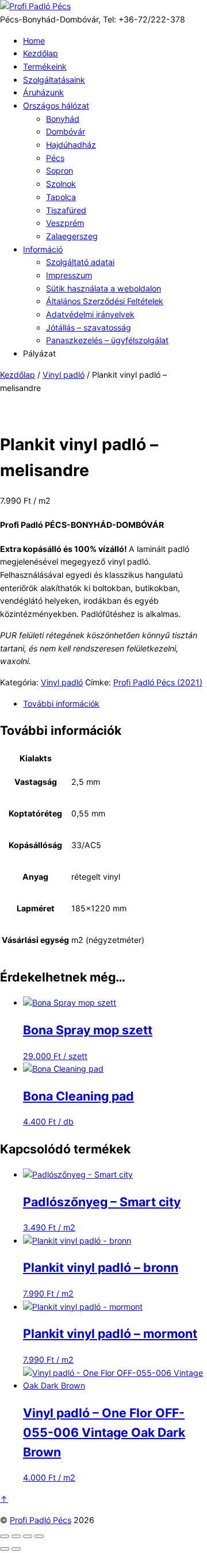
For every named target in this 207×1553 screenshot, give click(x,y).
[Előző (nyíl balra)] (4, 1549)
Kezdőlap (40, 53)
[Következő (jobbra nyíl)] (16, 1549)
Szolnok (61, 184)
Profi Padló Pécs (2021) (157, 682)
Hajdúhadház (71, 144)
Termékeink (45, 66)
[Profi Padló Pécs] (35, 6)
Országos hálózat (56, 105)
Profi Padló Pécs (40, 1520)
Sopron (59, 170)
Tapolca (61, 197)
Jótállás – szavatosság (88, 327)
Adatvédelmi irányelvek (90, 314)
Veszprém (65, 223)
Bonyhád (62, 119)
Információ (43, 249)
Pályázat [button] (39, 353)
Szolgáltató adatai (80, 262)
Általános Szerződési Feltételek (104, 301)
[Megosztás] (27, 1536)
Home (34, 40)
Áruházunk (43, 92)
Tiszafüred (66, 210)
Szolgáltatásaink (54, 80)
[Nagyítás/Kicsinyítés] (4, 1536)
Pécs (55, 158)
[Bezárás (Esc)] (39, 1536)
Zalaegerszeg (72, 236)
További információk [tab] (61, 703)
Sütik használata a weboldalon (103, 288)
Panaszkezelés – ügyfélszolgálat (107, 340)
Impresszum (69, 275)
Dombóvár (65, 131)
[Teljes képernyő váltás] (16, 1536)
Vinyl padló (64, 374)
